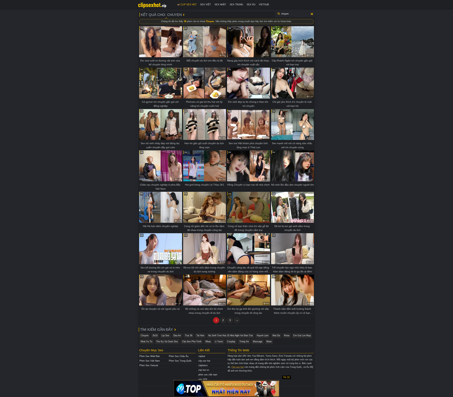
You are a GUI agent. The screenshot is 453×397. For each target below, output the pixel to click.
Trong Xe (244, 341)
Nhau (208, 341)
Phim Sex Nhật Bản (149, 356)
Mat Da (276, 335)
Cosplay (231, 341)
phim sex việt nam (207, 374)
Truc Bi (188, 335)
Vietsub (264, 4)
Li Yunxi (219, 341)
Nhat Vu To (146, 341)
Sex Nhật (220, 4)
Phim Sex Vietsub (148, 365)
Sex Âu (251, 4)
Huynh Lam (262, 335)
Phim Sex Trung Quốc (180, 360)
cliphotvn (203, 365)
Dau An (177, 335)
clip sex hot (204, 360)
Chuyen (144, 335)
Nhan (269, 341)
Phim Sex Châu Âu (178, 356)
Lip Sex (165, 335)
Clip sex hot (237, 367)
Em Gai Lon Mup (302, 335)
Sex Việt (205, 4)
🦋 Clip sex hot (187, 4)
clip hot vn (203, 370)
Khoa (286, 335)
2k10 (155, 335)
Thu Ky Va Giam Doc (167, 341)
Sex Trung (236, 4)
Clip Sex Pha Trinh (191, 341)
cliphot (201, 356)
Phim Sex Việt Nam (149, 360)
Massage (257, 341)
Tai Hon (200, 335)
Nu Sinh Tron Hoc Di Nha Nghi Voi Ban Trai (230, 335)
